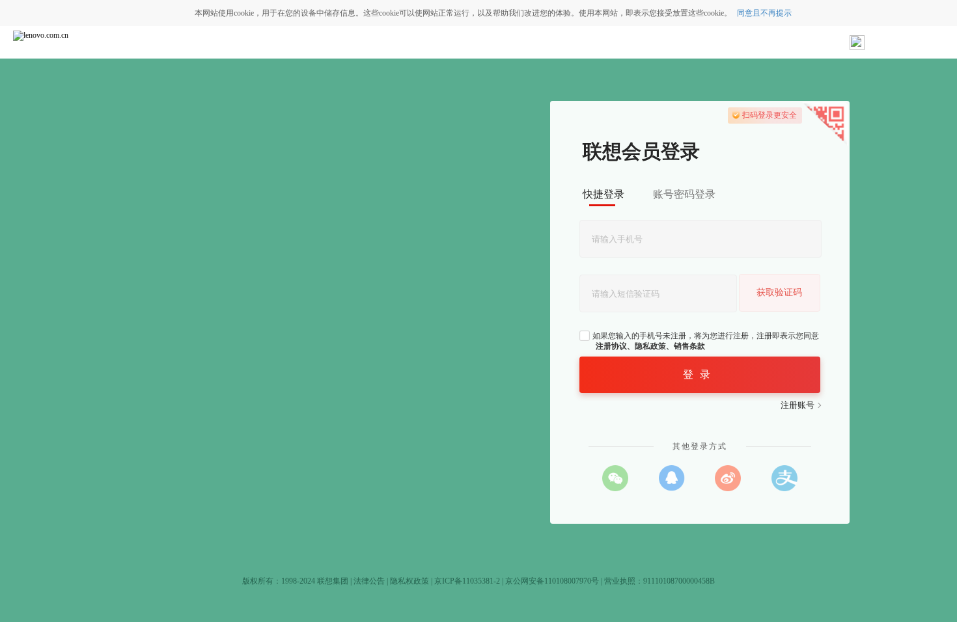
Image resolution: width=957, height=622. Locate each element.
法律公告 (369, 581)
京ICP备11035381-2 (467, 581)
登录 (700, 374)
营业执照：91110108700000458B (659, 581)
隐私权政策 (409, 581)
